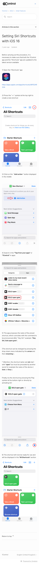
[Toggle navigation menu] (35, 4)
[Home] (9, 4)
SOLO (12, 11)
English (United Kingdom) (26, 555)
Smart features (21, 11)
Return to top (7, 536)
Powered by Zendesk (30, 561)
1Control (4, 11)
